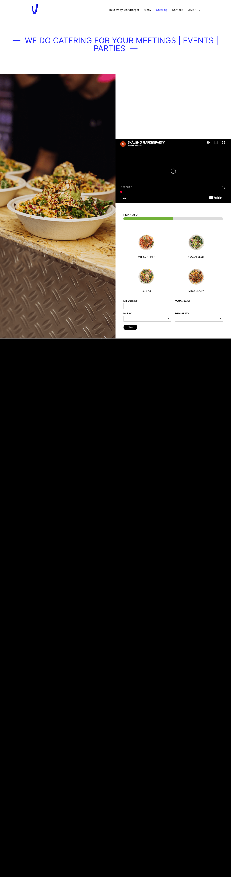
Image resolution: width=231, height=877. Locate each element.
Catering (162, 9)
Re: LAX (127, 313)
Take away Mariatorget (123, 9)
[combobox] (147, 306)
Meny (147, 9)
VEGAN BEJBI (182, 300)
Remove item (217, 305)
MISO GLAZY (182, 313)
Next (130, 327)
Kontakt (177, 9)
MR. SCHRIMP (130, 300)
